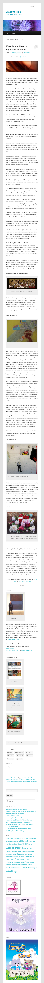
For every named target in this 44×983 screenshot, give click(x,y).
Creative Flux (13, 11)
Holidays (26, 848)
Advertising (9, 838)
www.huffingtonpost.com (13, 650)
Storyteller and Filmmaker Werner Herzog (19, 820)
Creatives (14, 778)
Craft (7, 844)
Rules (27, 862)
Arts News (19, 781)
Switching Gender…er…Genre (15, 818)
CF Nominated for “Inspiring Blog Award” (19, 828)
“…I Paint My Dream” (12, 826)
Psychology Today (12, 862)
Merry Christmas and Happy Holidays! (18, 822)
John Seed (26, 53)
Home (8, 33)
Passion (27, 856)
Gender (30, 844)
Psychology (25, 859)
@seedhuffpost (24, 57)
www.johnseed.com (26, 650)
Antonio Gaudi (25, 838)
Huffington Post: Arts (25, 581)
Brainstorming (15, 841)
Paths (32, 856)
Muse (14, 854)
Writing (12, 871)
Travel (30, 864)
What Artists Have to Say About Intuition (16, 48)
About (14, 33)
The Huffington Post (13, 640)
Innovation (9, 851)
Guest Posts (14, 847)
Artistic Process (30, 780)
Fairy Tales (18, 844)
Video (26, 867)
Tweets (15, 868)
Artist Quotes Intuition (19, 780)
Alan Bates (17, 838)
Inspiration (17, 851)
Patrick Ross (10, 859)
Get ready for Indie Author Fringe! (16, 809)
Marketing (9, 854)
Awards (33, 838)
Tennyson (24, 864)
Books (8, 841)
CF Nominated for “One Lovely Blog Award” (20, 824)
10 (36, 47)
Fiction (25, 843)
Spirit (12, 864)
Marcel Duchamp (29, 851)
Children (23, 841)
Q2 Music (21, 862)
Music (18, 854)
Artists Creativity (11, 781)
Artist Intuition (26, 778)
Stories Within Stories (13, 816)
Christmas (31, 841)
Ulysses (20, 868)
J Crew (23, 851)
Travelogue (9, 868)
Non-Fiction (25, 854)
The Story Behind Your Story (15, 831)
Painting (21, 856)
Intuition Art (26, 781)
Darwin (11, 844)
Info (31, 848)
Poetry (18, 859)
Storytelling (18, 864)
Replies (34, 781)
